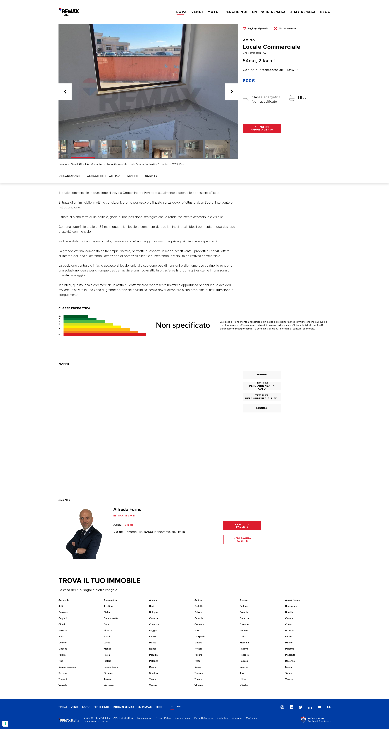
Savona (63, 673)
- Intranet (90, 721)
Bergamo (63, 612)
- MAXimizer (250, 718)
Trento (107, 679)
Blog (158, 707)
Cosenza (154, 624)
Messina (244, 643)
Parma (62, 655)
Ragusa (244, 661)
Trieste (198, 679)
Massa (152, 643)
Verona (153, 685)
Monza (107, 649)
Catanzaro (245, 618)
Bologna (153, 612)
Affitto (81, 164)
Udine (243, 679)
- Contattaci (220, 718)
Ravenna (290, 661)
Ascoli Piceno (292, 600)
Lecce (288, 637)
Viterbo (244, 685)
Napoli (152, 649)
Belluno (244, 606)
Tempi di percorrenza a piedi (262, 397)
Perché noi (101, 707)
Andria (198, 600)
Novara (198, 649)
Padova (244, 649)
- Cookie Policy (180, 718)
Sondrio (153, 673)
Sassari (289, 667)
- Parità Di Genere (202, 718)
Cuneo (288, 624)
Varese (289, 679)
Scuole (262, 408)
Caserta (153, 618)
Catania (198, 618)
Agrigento (64, 600)
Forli (196, 630)
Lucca (107, 643)
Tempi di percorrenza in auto (262, 386)
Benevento (291, 606)
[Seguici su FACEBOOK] (291, 707)
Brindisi (289, 612)
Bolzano (198, 612)
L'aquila (153, 637)
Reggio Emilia (111, 667)
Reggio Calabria (67, 667)
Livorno (63, 643)
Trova (74, 164)
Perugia (153, 655)
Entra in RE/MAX (123, 707)
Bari (151, 606)
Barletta (198, 606)
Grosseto (290, 630)
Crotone (244, 624)
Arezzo (244, 600)
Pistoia (107, 661)
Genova (244, 630)
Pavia (107, 655)
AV (87, 164)
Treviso (153, 679)
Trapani (63, 679)
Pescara (244, 655)
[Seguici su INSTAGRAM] (282, 707)
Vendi (74, 707)
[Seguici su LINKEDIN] (310, 707)
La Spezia (199, 637)
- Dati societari (143, 718)
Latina (243, 637)
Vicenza (198, 685)
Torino (288, 673)
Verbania (109, 685)
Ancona (153, 600)
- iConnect (235, 718)
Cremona (199, 624)
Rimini (152, 667)
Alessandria (110, 600)
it (172, 706)
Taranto (198, 673)
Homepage (64, 164)
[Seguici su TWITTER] (301, 707)
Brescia (244, 612)
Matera (198, 643)
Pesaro (198, 655)
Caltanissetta (111, 618)
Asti (61, 606)
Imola (61, 637)
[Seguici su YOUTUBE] (319, 707)
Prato (197, 661)
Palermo (289, 649)
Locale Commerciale (117, 164)
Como (107, 624)
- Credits (102, 721)
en (179, 706)
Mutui (86, 707)
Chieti (62, 624)
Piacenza (290, 655)
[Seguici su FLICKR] (328, 707)
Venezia (63, 685)
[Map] (148, 421)
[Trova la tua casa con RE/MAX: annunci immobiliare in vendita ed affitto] (69, 12)
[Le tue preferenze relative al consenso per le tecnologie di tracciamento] (5, 724)
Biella (107, 612)
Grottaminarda (98, 164)
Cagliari (63, 618)
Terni (242, 673)
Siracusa (108, 673)
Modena (63, 649)
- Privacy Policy (161, 718)
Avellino (108, 606)
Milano (289, 643)
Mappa (262, 374)
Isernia (107, 637)
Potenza (153, 661)
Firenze (108, 630)
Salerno (244, 667)
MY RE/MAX (145, 707)
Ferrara (63, 630)
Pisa (61, 661)
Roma (197, 667)
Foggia (153, 630)
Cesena (289, 618)
